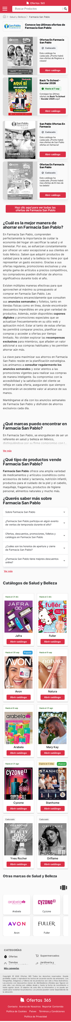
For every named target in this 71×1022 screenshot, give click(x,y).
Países (32, 1011)
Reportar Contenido (52, 1006)
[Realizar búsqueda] (65, 9)
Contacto (13, 1006)
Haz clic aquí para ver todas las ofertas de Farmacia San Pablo (35, 209)
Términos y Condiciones (52, 1011)
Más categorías (11, 968)
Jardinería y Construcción (48, 963)
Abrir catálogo (52, 70)
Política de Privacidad (35, 1016)
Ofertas (13, 956)
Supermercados (49, 955)
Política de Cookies (16, 1011)
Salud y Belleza (18, 17)
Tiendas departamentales (18, 963)
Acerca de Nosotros (30, 1006)
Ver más (7, 450)
